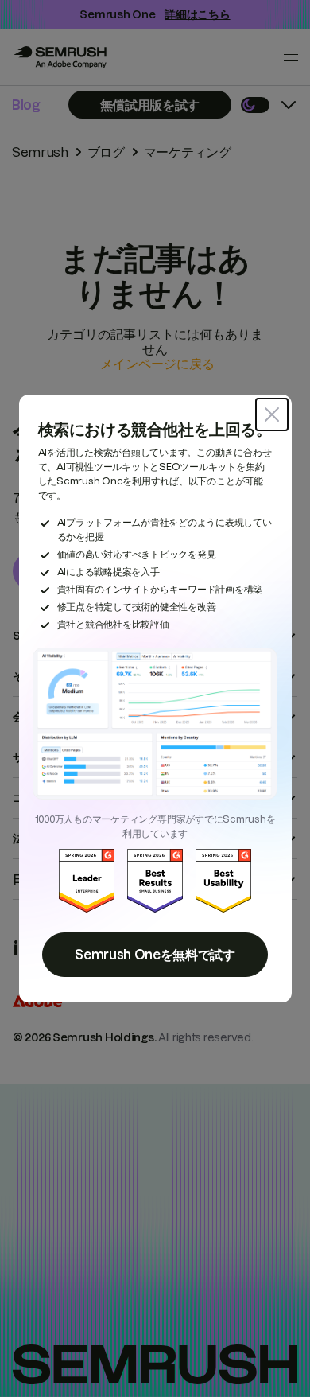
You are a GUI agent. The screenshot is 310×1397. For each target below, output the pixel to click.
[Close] (272, 414)
